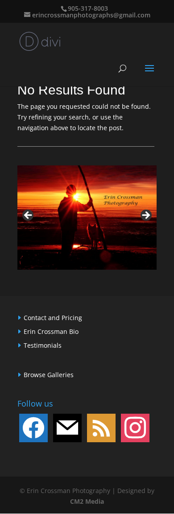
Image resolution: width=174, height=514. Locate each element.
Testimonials (43, 345)
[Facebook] (33, 427)
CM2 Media (87, 501)
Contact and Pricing (53, 317)
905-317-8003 (88, 8)
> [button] (145, 215)
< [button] (28, 215)
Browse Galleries (49, 374)
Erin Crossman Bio (51, 331)
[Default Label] (67, 427)
